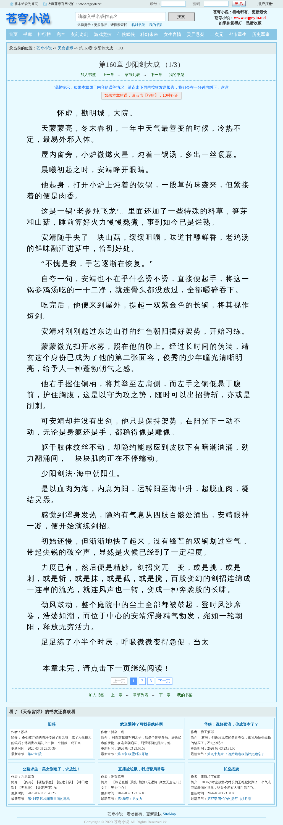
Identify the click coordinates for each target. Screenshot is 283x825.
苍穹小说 (28, 18)
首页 (13, 34)
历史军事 (261, 34)
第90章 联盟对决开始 (132, 754)
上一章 (108, 75)
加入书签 (88, 75)
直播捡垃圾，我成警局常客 (141, 769)
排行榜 (44, 34)
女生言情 (172, 34)
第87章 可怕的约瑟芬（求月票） (231, 799)
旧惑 (52, 724)
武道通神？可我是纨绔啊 (141, 724)
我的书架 (156, 25)
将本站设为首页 (26, 4)
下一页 (164, 681)
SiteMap (169, 814)
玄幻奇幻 (79, 34)
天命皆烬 (65, 48)
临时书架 (138, 25)
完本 (60, 34)
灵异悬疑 (196, 34)
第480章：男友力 (129, 799)
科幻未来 (149, 34)
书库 (27, 34)
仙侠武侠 (126, 34)
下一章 (156, 75)
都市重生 (238, 34)
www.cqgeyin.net (250, 17)
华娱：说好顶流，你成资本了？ (231, 724)
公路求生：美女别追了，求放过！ (52, 769)
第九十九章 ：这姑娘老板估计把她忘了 (235, 754)
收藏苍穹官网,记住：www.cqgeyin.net (74, 4)
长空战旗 (231, 769)
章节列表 (132, 75)
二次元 (216, 34)
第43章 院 (35, 754)
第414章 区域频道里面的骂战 (49, 799)
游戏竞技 (103, 34)
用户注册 (265, 4)
